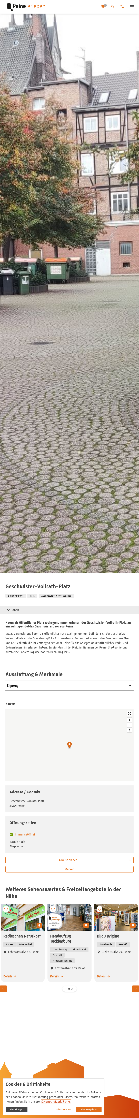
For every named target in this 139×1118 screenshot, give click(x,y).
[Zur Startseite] (51, 6)
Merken (69, 869)
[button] (132, 7)
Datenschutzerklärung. (56, 1101)
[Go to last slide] (3, 988)
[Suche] (113, 6)
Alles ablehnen (63, 1109)
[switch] (6, 909)
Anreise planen (67, 860)
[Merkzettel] (103, 6)
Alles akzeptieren (89, 1109)
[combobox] (69, 860)
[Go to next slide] (135, 988)
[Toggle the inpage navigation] (8, 610)
